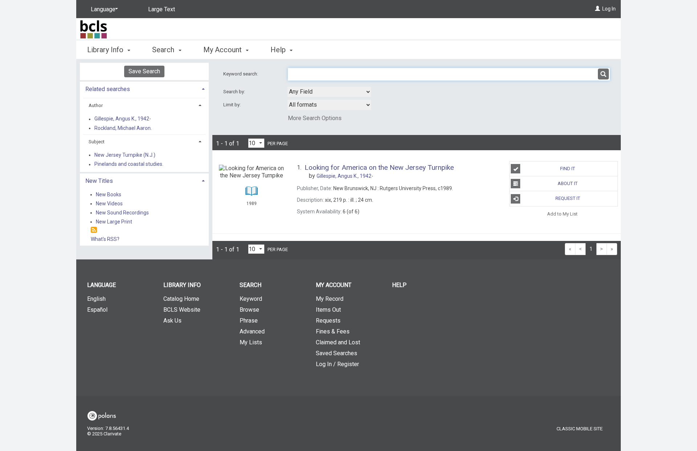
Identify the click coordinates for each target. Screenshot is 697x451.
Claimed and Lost (338, 342)
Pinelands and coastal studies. (128, 164)
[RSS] (94, 230)
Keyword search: (241, 74)
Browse (249, 309)
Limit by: (232, 104)
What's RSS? (105, 239)
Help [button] (279, 49)
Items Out (328, 309)
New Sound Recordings (122, 213)
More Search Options (315, 118)
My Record (329, 298)
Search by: (234, 91)
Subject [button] (97, 141)
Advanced (252, 331)
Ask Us (172, 320)
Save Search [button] (144, 71)
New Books (108, 194)
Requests (328, 320)
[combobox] (329, 92)
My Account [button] (223, 49)
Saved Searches (336, 353)
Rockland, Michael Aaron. (123, 128)
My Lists (251, 342)
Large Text (161, 9)
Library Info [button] (106, 49)
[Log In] (597, 9)
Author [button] (96, 105)
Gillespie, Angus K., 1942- (122, 119)
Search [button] (164, 49)
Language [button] (101, 285)
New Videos (109, 203)
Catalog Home (181, 298)
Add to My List (562, 214)
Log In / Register (337, 364)
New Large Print (114, 222)
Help (399, 285)
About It (568, 183)
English (96, 298)
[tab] (144, 88)
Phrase (249, 320)
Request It (567, 198)
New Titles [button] (99, 180)
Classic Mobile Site (580, 428)
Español (97, 309)
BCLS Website (181, 309)
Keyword (251, 298)
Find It (567, 168)
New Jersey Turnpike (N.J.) (124, 155)
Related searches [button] (107, 89)
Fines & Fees (333, 331)
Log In (609, 9)
